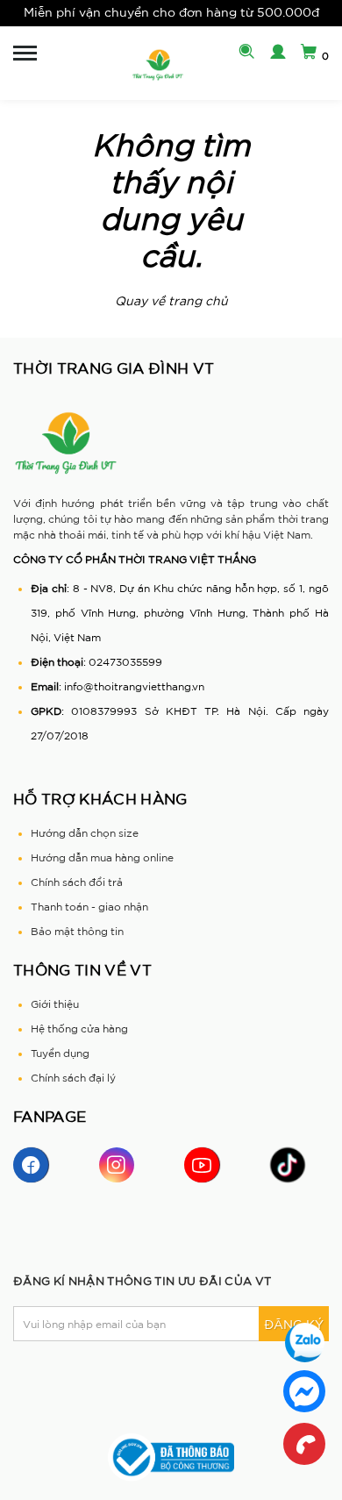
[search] (242, 53)
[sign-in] (273, 53)
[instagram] (116, 1164)
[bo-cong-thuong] (171, 1456)
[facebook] (30, 1164)
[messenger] (304, 1391)
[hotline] (304, 1444)
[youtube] (201, 1164)
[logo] (157, 65)
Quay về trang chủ (171, 301)
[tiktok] (287, 1164)
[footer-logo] (65, 442)
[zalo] (304, 1342)
